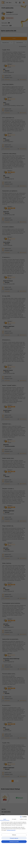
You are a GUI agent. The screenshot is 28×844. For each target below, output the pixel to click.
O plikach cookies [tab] (23, 819)
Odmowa (14, 834)
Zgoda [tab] (4, 819)
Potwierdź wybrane (14, 838)
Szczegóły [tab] (14, 819)
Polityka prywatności (11, 830)
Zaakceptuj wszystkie (14, 841)
